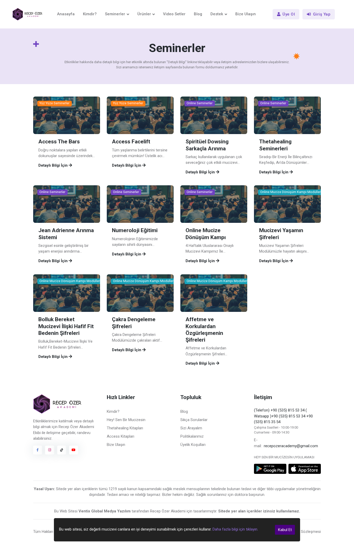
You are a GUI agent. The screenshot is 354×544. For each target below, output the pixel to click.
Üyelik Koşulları (193, 444)
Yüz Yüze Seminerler (54, 103)
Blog (198, 14)
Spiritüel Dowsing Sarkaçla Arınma (207, 145)
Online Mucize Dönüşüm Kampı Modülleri (290, 192)
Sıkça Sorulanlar (194, 419)
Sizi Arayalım (191, 428)
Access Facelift (131, 142)
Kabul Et (285, 529)
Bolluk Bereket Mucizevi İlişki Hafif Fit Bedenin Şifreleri (66, 326)
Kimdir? (90, 14)
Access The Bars (59, 142)
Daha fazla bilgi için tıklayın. (235, 529)
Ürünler (144, 14)
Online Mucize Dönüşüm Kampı (206, 233)
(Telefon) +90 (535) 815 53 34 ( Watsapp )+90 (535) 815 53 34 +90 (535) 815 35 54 (283, 416)
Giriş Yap (322, 14)
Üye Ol (288, 14)
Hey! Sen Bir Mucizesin (126, 419)
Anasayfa (66, 14)
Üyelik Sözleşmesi (305, 531)
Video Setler (174, 14)
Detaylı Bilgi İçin (53, 165)
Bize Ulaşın (245, 14)
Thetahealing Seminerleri (275, 145)
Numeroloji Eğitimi (135, 230)
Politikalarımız (192, 436)
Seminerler (115, 14)
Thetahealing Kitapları (125, 428)
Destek (216, 14)
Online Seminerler (200, 103)
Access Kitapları (120, 436)
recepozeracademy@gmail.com (291, 446)
